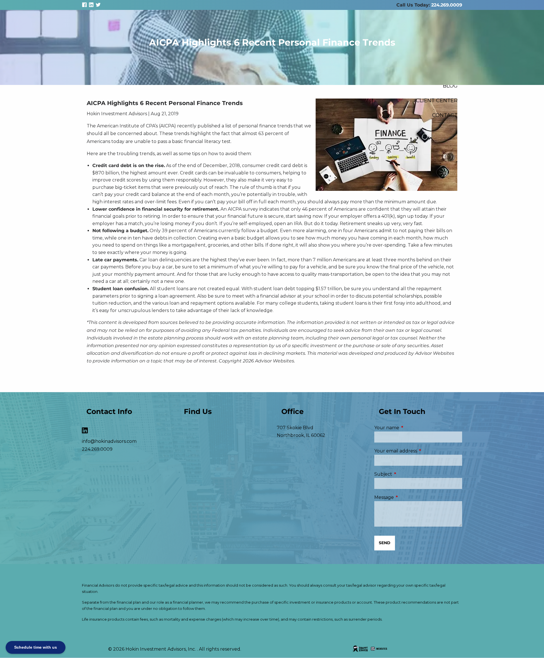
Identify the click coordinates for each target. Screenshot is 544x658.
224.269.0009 (446, 5)
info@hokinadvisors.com (109, 441)
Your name (410, 427)
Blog (450, 85)
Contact (445, 115)
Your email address (418, 451)
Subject (407, 474)
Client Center (437, 100)
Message (407, 497)
